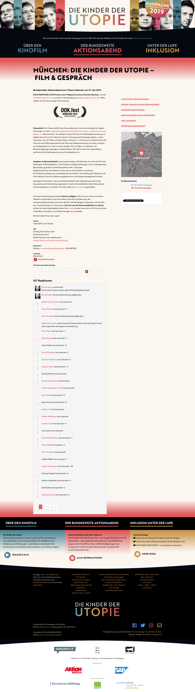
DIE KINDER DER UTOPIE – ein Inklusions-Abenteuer (159, 545)
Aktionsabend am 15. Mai (89, 97)
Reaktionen (81, 587)
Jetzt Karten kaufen (46, 259)
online (71, 208)
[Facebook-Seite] (134, 626)
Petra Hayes (47, 331)
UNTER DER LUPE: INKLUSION (147, 574)
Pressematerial (81, 590)
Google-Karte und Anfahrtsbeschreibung (50, 240)
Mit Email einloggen (142, 188)
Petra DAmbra (48, 309)
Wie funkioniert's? (147, 580)
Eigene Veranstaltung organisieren (140, 104)
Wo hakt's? (147, 582)
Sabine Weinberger (50, 466)
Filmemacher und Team (81, 580)
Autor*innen (147, 587)
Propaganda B (157, 634)
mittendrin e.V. (44, 627)
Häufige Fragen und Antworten (138, 115)
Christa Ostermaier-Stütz (52, 388)
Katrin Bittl (46, 445)
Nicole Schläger (48, 352)
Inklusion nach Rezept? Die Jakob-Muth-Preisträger (158, 538)
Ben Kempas (47, 287)
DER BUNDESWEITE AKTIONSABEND (114, 574)
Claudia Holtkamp (49, 359)
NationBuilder (156, 632)
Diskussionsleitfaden (133, 110)
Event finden (141, 158)
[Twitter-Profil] (142, 626)
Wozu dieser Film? (81, 582)
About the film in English (81, 593)
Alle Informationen (89, 557)
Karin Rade (46, 395)
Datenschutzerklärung (41, 582)
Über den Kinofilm (21, 523)
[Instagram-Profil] (151, 626)
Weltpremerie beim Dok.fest (81, 585)
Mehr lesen (149, 553)
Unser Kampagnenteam (133, 126)
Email (56, 574)
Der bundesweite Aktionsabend (91, 523)
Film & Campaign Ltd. (140, 632)
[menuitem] (32, 49)
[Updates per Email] (159, 626)
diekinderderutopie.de (142, 38)
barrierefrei (79, 187)
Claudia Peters (48, 366)
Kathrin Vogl (47, 409)
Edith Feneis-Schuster (51, 302)
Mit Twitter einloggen (142, 185)
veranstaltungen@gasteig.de (53, 248)
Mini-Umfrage (128, 120)
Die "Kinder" (81, 577)
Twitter (47, 574)
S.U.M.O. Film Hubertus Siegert (50, 635)
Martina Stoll (47, 423)
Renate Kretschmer (50, 380)
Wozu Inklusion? (147, 577)
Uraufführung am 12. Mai (43, 97)
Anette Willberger (49, 416)
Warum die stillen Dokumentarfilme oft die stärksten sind (160, 541)
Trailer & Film (20, 554)
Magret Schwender (49, 323)
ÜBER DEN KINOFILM (80, 574)
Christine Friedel (48, 494)
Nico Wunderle (48, 316)
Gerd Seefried (47, 338)
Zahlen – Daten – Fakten (147, 585)
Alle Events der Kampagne (135, 99)
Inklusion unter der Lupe (151, 523)
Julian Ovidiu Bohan (50, 437)
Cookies (39, 585)
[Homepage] (97, 16)
